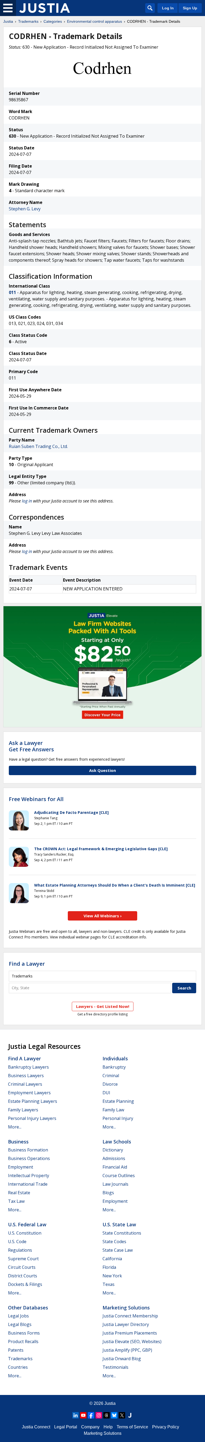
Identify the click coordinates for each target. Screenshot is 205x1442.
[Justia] (44, 8)
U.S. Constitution (24, 1233)
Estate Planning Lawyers (32, 1101)
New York (112, 1276)
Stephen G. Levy (25, 209)
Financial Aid (114, 1167)
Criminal (110, 1075)
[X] (122, 1415)
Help (108, 1427)
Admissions (113, 1158)
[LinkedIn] (75, 1415)
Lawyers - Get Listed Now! (102, 1006)
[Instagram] (99, 1415)
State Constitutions (121, 1233)
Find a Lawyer (27, 963)
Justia (8, 21)
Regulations (20, 1250)
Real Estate (19, 1193)
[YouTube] (83, 1415)
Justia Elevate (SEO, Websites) (131, 1341)
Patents (15, 1350)
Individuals (115, 1058)
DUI (106, 1093)
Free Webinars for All (36, 799)
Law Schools (116, 1141)
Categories (53, 21)
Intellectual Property (28, 1175)
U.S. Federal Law (27, 1224)
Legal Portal (65, 1427)
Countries (18, 1367)
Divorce (110, 1084)
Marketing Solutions (126, 1307)
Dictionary (112, 1150)
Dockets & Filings (25, 1284)
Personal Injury (117, 1118)
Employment (20, 1167)
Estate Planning (118, 1101)
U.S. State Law (119, 1224)
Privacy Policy (165, 1427)
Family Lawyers (23, 1110)
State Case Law (117, 1250)
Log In (168, 8)
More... (14, 1127)
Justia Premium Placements (129, 1333)
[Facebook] (91, 1415)
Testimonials (115, 1367)
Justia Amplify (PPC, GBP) (127, 1350)
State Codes (114, 1241)
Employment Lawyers (29, 1093)
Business (18, 1141)
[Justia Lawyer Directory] (130, 1415)
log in (27, 501)
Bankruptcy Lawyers (28, 1067)
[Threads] (106, 1415)
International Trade (28, 1184)
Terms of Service (132, 1427)
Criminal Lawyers (25, 1084)
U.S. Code (17, 1241)
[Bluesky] (114, 1415)
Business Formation (28, 1150)
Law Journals (115, 1184)
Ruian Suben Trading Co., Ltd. (38, 446)
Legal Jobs (18, 1316)
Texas (108, 1284)
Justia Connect (36, 1427)
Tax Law (16, 1201)
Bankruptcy (114, 1067)
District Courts (22, 1276)
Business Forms (24, 1333)
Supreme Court (23, 1259)
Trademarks (28, 21)
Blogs (108, 1193)
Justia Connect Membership (130, 1316)
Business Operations (29, 1158)
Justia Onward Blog (121, 1359)
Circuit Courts (22, 1267)
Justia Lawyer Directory (125, 1324)
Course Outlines (118, 1175)
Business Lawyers (26, 1075)
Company (90, 1427)
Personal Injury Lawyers (32, 1118)
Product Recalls (23, 1341)
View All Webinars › (103, 915)
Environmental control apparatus (94, 21)
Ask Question (102, 770)
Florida (109, 1267)
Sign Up (190, 8)
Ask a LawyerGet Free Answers (31, 746)
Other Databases (28, 1307)
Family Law (113, 1110)
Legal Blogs (19, 1324)
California (112, 1259)
